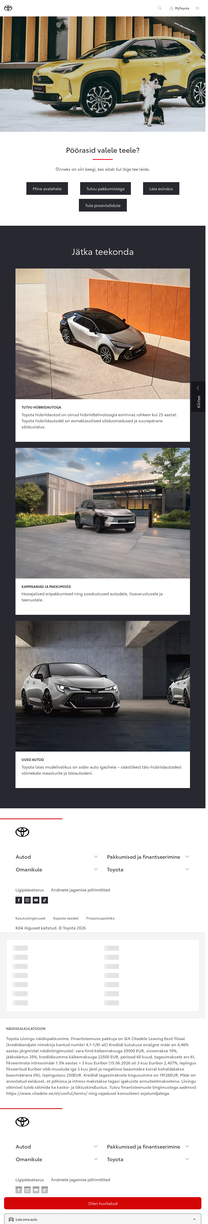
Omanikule (29, 869)
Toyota (115, 869)
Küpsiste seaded (65, 918)
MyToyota (182, 8)
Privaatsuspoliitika (100, 918)
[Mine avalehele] (8, 8)
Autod (23, 856)
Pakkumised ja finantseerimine (143, 856)
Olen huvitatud (102, 1203)
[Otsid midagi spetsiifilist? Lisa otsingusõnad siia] (160, 8)
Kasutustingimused (30, 918)
